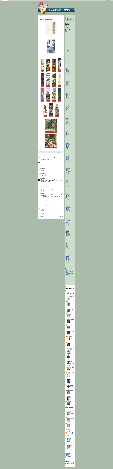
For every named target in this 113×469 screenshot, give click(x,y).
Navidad (67, 199)
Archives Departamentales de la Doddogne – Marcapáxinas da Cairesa (70, 293)
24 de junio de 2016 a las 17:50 (45, 186)
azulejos (67, 85)
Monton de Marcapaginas (70, 319)
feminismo (67, 145)
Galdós (67, 156)
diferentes (67, 118)
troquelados (67, 256)
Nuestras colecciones (70, 390)
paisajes (67, 209)
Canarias (67, 94)
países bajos (67, 210)
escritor (67, 135)
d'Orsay (67, 110)
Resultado (67, 233)
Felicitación (67, 144)
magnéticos (67, 187)
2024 (67, 32)
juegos (67, 174)
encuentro (67, 133)
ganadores (67, 157)
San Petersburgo (68, 237)
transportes (67, 255)
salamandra (67, 234)
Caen (66, 93)
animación (67, 70)
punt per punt (69, 438)
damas (67, 111)
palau (66, 211)
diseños (67, 120)
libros (66, 182)
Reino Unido (67, 231)
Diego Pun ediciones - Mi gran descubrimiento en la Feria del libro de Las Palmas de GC (70, 362)
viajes (66, 262)
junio (67, 47)
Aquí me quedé (69, 423)
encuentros (67, 134)
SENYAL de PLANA (69, 325)
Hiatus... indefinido (69, 430)
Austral (67, 83)
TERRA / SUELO (72, 296)
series (66, 243)
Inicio (51, 216)
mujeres (67, 195)
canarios (67, 95)
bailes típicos (67, 86)
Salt (66, 235)
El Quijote (67, 130)
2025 (67, 31)
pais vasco (67, 207)
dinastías (67, 119)
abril (67, 50)
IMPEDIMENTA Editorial (72, 337)
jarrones (67, 173)
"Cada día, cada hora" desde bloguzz (72, 425)
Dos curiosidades (71, 380)
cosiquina (42, 178)
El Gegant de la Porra (68, 457)
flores (66, 149)
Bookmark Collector (68, 453)
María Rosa (42, 168)
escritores (67, 136)
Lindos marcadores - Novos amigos (72, 445)
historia (67, 161)
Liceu (66, 183)
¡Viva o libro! (68, 342)
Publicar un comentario (42, 213)
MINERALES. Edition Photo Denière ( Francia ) (71, 386)
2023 (67, 33)
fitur (66, 148)
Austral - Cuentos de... (71, 315)
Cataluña (67, 97)
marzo (68, 51)
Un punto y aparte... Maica (70, 432)
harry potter (67, 159)
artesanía (67, 82)
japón (66, 172)
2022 (67, 34)
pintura (67, 219)
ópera (66, 205)
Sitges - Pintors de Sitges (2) (72, 368)
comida (67, 106)
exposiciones (67, 143)
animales (67, 71)
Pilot (66, 218)
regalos (62, 152)
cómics (67, 105)
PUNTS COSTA (69, 401)
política (67, 223)
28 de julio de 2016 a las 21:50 (45, 205)
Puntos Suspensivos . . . (70, 336)
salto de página (68, 236)
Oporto (67, 206)
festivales (67, 147)
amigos (67, 69)
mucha (67, 194)
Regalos (41, 16)
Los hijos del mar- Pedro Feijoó (71, 397)
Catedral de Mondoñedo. (71, 309)
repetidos (67, 232)
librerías (67, 181)
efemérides (67, 124)
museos (67, 196)
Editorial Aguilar (72, 331)
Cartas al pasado (71, 343)
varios (66, 260)
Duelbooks (71, 320)
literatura (67, 185)
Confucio (67, 108)
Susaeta (67, 247)
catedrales (67, 98)
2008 (67, 60)
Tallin (66, 249)
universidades (67, 258)
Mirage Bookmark (68, 454)
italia (66, 170)
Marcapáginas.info (68, 455)
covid (66, 109)
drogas (67, 122)
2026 (67, 30)
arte (66, 80)
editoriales (59, 152)
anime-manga (67, 72)
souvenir (67, 245)
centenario (67, 99)
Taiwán (67, 248)
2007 (67, 61)
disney (67, 121)
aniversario (67, 73)
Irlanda (67, 169)
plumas (67, 221)
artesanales (67, 81)
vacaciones (67, 259)
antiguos (56, 152)
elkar (66, 131)
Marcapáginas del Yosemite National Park (72, 413)
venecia (67, 261)
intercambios (67, 168)
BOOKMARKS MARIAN (70, 449)
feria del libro (67, 146)
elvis (66, 132)
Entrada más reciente (41, 216)
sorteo (67, 244)
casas (66, 96)
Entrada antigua (61, 216)
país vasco (67, 208)
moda (66, 193)
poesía (67, 222)
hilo (66, 160)
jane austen (67, 171)
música (67, 197)
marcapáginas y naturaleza (70, 384)
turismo (67, 257)
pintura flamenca (68, 220)
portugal (67, 224)
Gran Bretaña (67, 158)
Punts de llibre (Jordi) (68, 456)
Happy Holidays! (72, 418)
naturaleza (67, 198)
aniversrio (67, 74)
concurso (67, 107)
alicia (66, 68)
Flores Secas (71, 433)
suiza (66, 246)
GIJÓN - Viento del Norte (72, 349)
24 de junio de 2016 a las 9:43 (45, 159)
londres (67, 186)
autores (67, 84)
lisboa (66, 184)
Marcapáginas (69, 411)
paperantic (67, 212)
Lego (66, 180)
